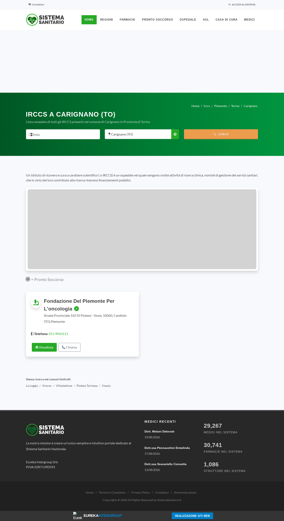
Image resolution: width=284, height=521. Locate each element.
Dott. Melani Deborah (159, 431)
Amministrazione (185, 492)
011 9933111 (58, 334)
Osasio (106, 385)
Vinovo (47, 385)
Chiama (71, 347)
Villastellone (64, 385)
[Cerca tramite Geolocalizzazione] (175, 134)
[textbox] (62, 134)
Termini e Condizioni (112, 492)
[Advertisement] (142, 61)
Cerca (223, 134)
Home (90, 492)
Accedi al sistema (243, 4)
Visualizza (45, 347)
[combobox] (63, 134)
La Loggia (32, 385)
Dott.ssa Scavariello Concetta (165, 464)
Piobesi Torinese (87, 385)
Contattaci (38, 4)
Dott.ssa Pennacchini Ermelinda (167, 448)
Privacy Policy (140, 492)
